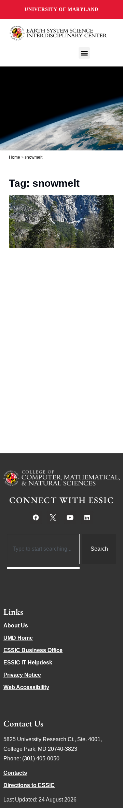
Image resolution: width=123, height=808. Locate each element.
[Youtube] (70, 517)
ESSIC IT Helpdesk (27, 662)
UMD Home (18, 638)
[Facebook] (36, 517)
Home (14, 157)
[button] (84, 53)
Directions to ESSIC (29, 785)
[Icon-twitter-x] (53, 517)
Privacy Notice (22, 675)
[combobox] (43, 549)
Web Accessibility (26, 687)
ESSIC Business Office (33, 650)
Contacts (15, 773)
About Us (15, 625)
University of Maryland (61, 9)
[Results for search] (43, 568)
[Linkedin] (87, 517)
